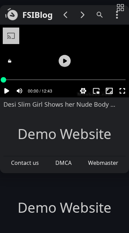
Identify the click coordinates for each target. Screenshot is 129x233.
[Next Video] (82, 15)
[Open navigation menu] (117, 15)
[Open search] (100, 15)
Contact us (25, 163)
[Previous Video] (65, 15)
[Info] (120, 8)
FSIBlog (37, 15)
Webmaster (103, 163)
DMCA (63, 163)
